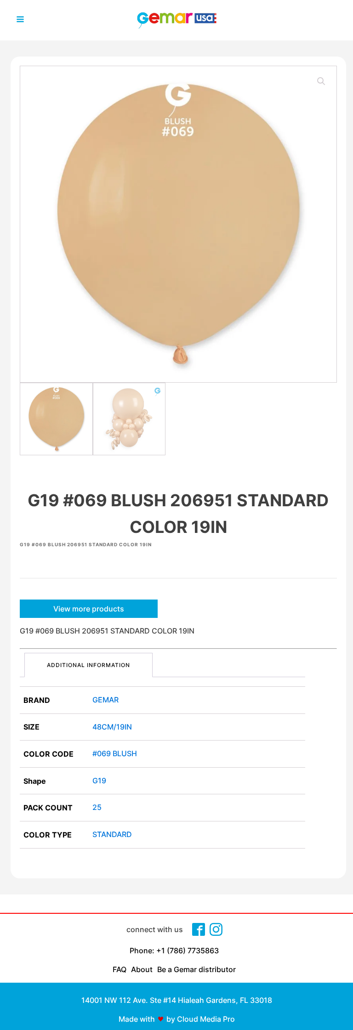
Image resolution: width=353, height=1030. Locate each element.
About (142, 969)
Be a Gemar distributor (196, 969)
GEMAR (105, 699)
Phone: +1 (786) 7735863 (174, 950)
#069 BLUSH (114, 753)
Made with (137, 1019)
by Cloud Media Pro (200, 1019)
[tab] (88, 665)
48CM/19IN (112, 726)
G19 (99, 780)
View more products (88, 608)
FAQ (119, 969)
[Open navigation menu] (20, 20)
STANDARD (112, 834)
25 (97, 807)
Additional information (88, 665)
